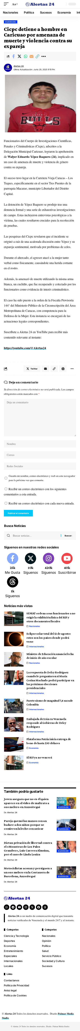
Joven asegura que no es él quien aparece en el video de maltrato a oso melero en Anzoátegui (26, 802)
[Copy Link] (37, 56)
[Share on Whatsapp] (25, 56)
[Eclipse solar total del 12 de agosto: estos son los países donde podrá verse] (13, 639)
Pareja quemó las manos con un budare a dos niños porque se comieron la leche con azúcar (25, 824)
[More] (43, 56)
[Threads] (12, 587)
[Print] (63, 368)
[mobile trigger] (7, 4)
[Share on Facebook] (13, 56)
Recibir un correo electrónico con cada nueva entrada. (41, 503)
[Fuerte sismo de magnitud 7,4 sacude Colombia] (13, 706)
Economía (33, 748)
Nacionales (34, 626)
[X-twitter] (32, 907)
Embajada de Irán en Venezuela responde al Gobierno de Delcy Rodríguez (46, 722)
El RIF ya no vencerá (39, 757)
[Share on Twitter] (19, 56)
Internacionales (36, 646)
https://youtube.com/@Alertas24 (25, 348)
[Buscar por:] (35, 535)
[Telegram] (13, 907)
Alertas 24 (19, 66)
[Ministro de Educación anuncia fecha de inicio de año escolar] (13, 659)
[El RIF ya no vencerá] (13, 763)
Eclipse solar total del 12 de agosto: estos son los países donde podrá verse (48, 637)
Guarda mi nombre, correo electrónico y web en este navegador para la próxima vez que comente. (42, 478)
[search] (62, 4)
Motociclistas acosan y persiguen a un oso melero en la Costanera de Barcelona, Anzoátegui (28, 872)
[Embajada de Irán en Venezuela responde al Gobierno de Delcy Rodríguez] (13, 724)
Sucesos (10, 22)
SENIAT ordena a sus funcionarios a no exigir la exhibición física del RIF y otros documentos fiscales (50, 617)
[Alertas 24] (40, 4)
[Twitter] (30, 564)
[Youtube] (67, 564)
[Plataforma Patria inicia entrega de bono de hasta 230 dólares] (13, 744)
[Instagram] (48, 564)
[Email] (31, 56)
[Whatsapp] (6, 907)
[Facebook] (12, 564)
